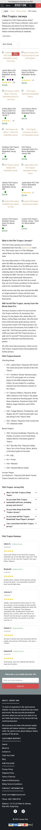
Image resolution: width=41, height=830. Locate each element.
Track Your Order (8, 755)
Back (5, 11)
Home (12, 11)
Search (4, 744)
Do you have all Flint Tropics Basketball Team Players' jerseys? (21, 518)
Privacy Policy (7, 769)
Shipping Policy (8, 773)
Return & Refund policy (10, 780)
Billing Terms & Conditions (12, 784)
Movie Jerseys (21, 11)
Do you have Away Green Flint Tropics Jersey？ (21, 510)
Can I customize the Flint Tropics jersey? (21, 525)
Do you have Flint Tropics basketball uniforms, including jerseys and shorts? (21, 502)
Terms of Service (8, 777)
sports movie (27, 248)
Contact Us (6, 752)
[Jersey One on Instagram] (23, 812)
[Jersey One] (20, 5)
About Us (5, 748)
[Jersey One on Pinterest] (19, 812)
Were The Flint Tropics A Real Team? (21, 494)
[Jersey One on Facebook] (15, 812)
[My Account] (33, 5)
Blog (4, 759)
